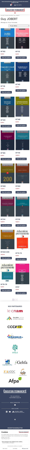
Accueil (2, 15)
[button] (15, 13)
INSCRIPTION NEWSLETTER (15, 428)
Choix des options (6, 57)
